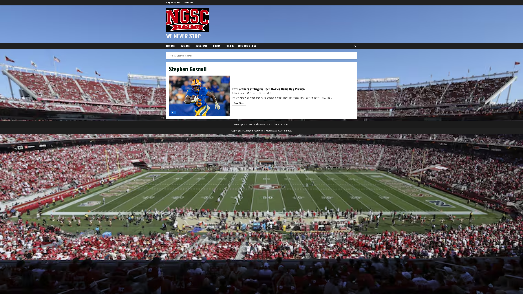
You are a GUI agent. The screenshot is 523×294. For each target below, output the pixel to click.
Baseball (185, 46)
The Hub (230, 46)
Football (170, 46)
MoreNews (271, 130)
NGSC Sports (240, 124)
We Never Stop (183, 36)
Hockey (216, 46)
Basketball (201, 46)
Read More (240, 103)
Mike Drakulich (239, 93)
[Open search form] (355, 46)
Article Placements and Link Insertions (268, 124)
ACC (173, 112)
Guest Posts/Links (247, 46)
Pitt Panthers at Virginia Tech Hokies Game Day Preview (199, 96)
